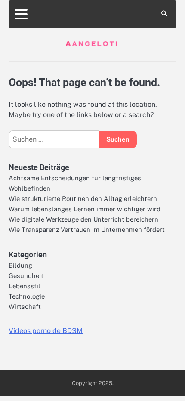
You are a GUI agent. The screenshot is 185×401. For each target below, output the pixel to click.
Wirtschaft (25, 306)
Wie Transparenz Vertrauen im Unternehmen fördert (87, 229)
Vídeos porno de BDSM (46, 331)
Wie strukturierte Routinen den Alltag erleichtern (83, 198)
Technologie (27, 296)
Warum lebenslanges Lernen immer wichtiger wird (84, 209)
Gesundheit (26, 275)
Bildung (20, 265)
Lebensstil (24, 286)
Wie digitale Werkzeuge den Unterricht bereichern (83, 219)
